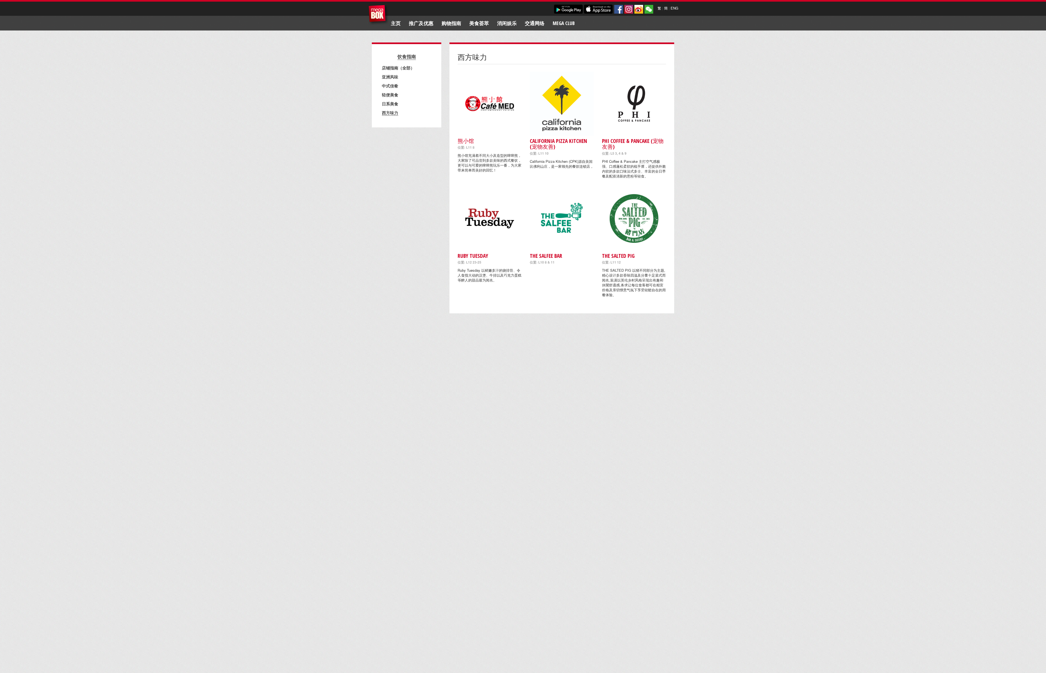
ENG (674, 8)
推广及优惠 (421, 23)
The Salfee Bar (546, 255)
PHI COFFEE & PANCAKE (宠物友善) (633, 143)
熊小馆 (466, 141)
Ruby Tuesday (473, 255)
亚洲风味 (390, 76)
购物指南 (451, 23)
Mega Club (564, 23)
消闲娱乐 (507, 23)
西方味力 (390, 112)
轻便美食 (390, 94)
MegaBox (378, 15)
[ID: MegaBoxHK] (648, 9)
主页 (396, 23)
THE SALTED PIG (618, 255)
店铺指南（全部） (398, 68)
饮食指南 (406, 56)
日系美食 (390, 103)
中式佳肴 (390, 85)
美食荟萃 (479, 23)
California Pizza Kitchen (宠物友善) (558, 143)
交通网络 (535, 23)
